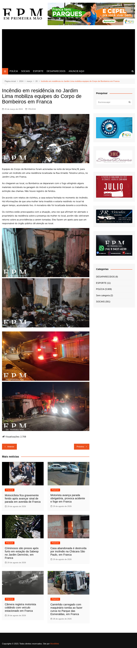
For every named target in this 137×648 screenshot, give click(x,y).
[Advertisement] (68, 48)
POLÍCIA (13, 71)
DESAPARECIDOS (56, 71)
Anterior (10, 446)
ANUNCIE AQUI (76, 71)
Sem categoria (103, 295)
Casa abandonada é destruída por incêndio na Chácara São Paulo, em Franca (68, 551)
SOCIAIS (25, 71)
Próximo (80, 446)
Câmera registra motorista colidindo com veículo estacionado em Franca (20, 607)
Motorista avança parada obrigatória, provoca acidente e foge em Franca (67, 498)
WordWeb (54, 644)
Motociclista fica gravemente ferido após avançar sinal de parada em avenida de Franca (23, 498)
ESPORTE (38, 71)
